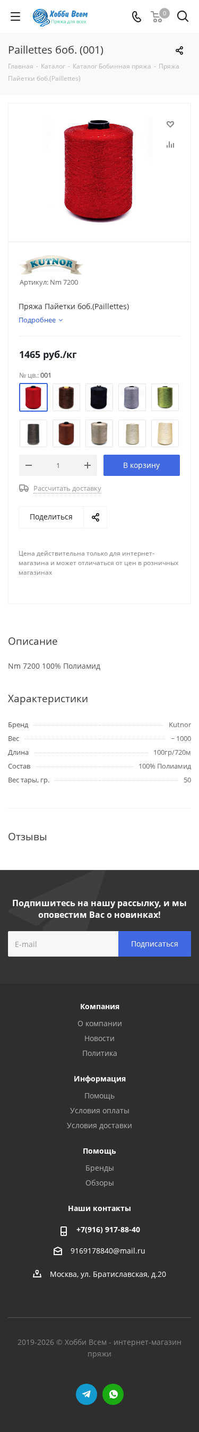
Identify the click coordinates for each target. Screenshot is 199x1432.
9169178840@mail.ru (108, 1251)
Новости (99, 1038)
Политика (99, 1053)
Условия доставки (99, 1125)
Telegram (86, 1394)
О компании (99, 1023)
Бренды (99, 1168)
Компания (99, 1006)
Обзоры (99, 1183)
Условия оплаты (99, 1110)
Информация (100, 1078)
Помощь (99, 1095)
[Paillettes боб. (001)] (99, 170)
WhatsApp (113, 1394)
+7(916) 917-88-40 (108, 1229)
